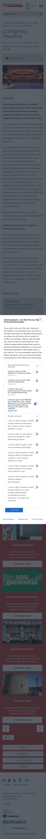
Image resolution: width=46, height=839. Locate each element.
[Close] (41, 320)
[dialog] (23, 419)
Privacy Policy (37, 519)
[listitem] (23, 366)
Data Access (23, 519)
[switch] (36, 372)
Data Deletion (8, 519)
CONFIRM (14, 510)
